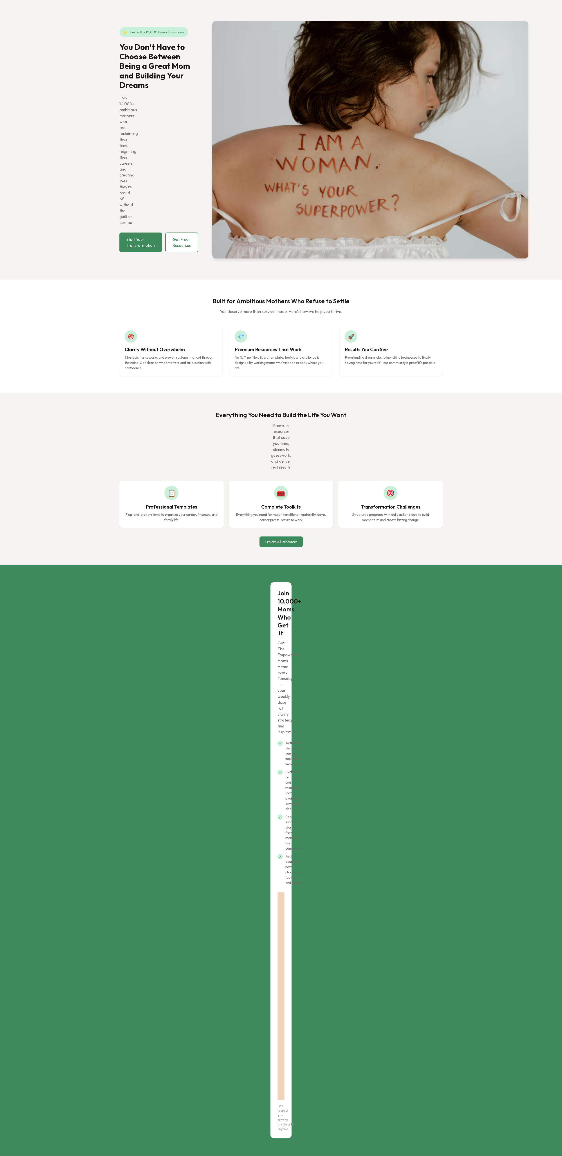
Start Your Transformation (140, 242)
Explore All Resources (281, 542)
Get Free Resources (182, 242)
